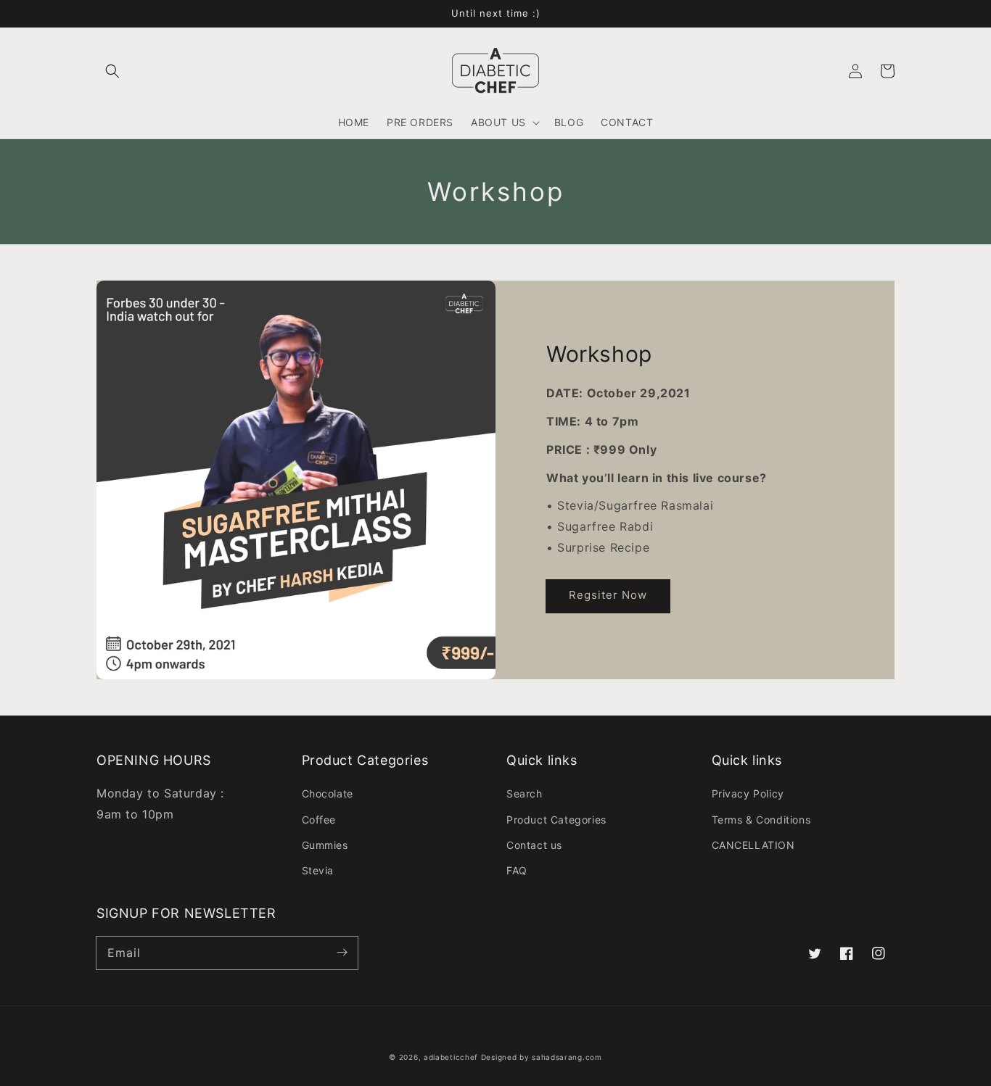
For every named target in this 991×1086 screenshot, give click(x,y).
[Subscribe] (342, 953)
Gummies (325, 845)
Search (524, 793)
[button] (112, 71)
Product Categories (556, 819)
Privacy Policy (748, 793)
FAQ (516, 870)
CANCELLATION (753, 845)
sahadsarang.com (567, 1057)
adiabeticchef (451, 1057)
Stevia (318, 870)
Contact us (534, 845)
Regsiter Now (608, 595)
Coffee (319, 819)
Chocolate (327, 793)
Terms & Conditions (761, 819)
